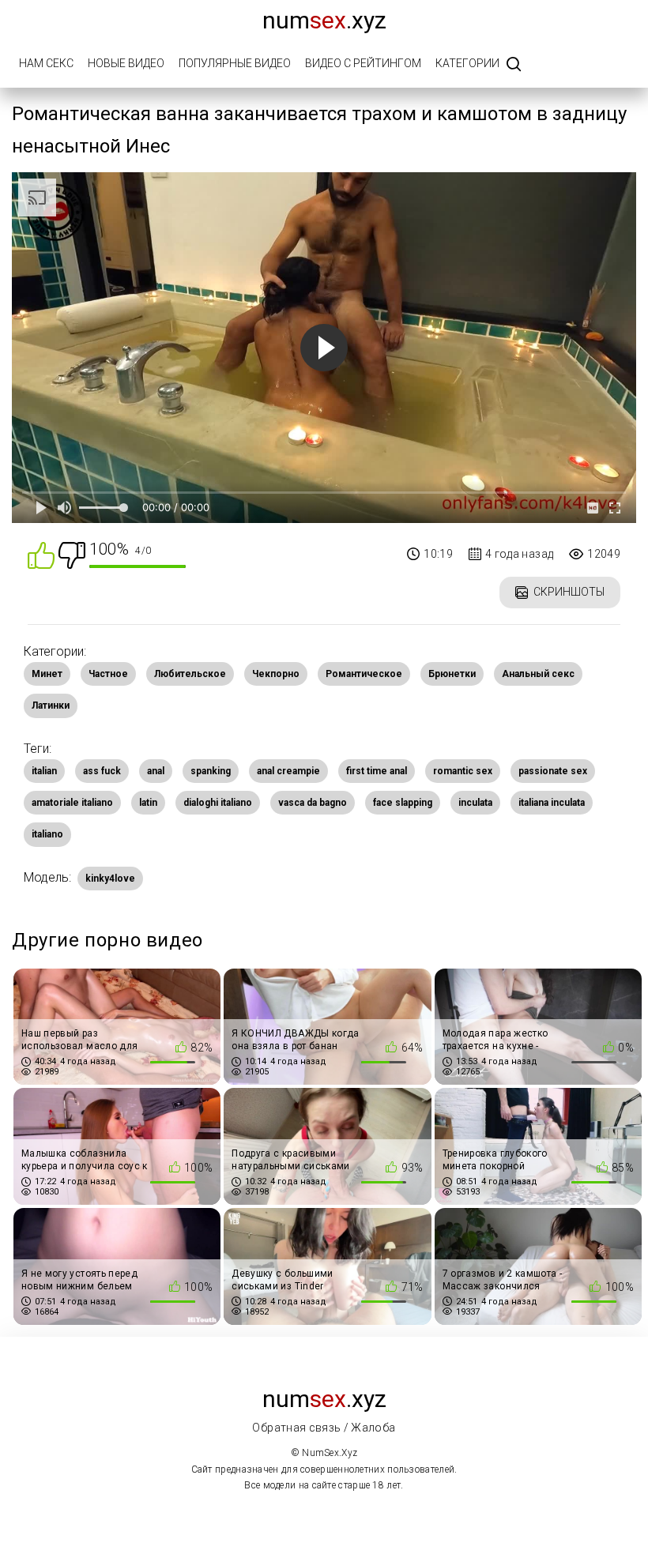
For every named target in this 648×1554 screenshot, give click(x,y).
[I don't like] (71, 554)
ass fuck (102, 771)
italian (44, 771)
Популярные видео (235, 63)
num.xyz (324, 20)
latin (148, 802)
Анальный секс (538, 673)
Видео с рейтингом (363, 63)
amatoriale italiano (72, 802)
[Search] (514, 65)
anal (155, 771)
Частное (108, 673)
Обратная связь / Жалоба (323, 1427)
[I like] (41, 554)
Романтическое (364, 673)
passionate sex (552, 771)
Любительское (190, 673)
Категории (467, 63)
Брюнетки (452, 673)
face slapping (402, 802)
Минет (47, 673)
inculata (475, 802)
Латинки (51, 705)
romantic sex (462, 771)
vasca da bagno (312, 802)
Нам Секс (46, 63)
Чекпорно (276, 673)
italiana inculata (551, 802)
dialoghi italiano (217, 802)
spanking (210, 771)
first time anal (376, 771)
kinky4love (110, 878)
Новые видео (126, 63)
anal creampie (288, 771)
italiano (47, 834)
